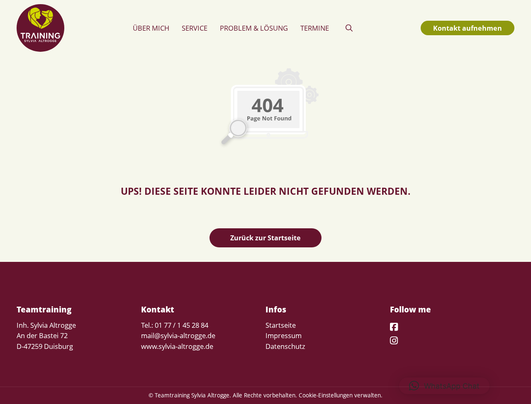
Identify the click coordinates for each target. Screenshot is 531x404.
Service (194, 28)
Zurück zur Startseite (265, 237)
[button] (349, 28)
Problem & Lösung (254, 28)
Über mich (151, 28)
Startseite (281, 325)
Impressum (284, 335)
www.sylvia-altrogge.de (177, 346)
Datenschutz (285, 346)
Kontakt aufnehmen (467, 28)
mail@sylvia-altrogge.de (178, 335)
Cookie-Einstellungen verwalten (340, 395)
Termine (314, 28)
